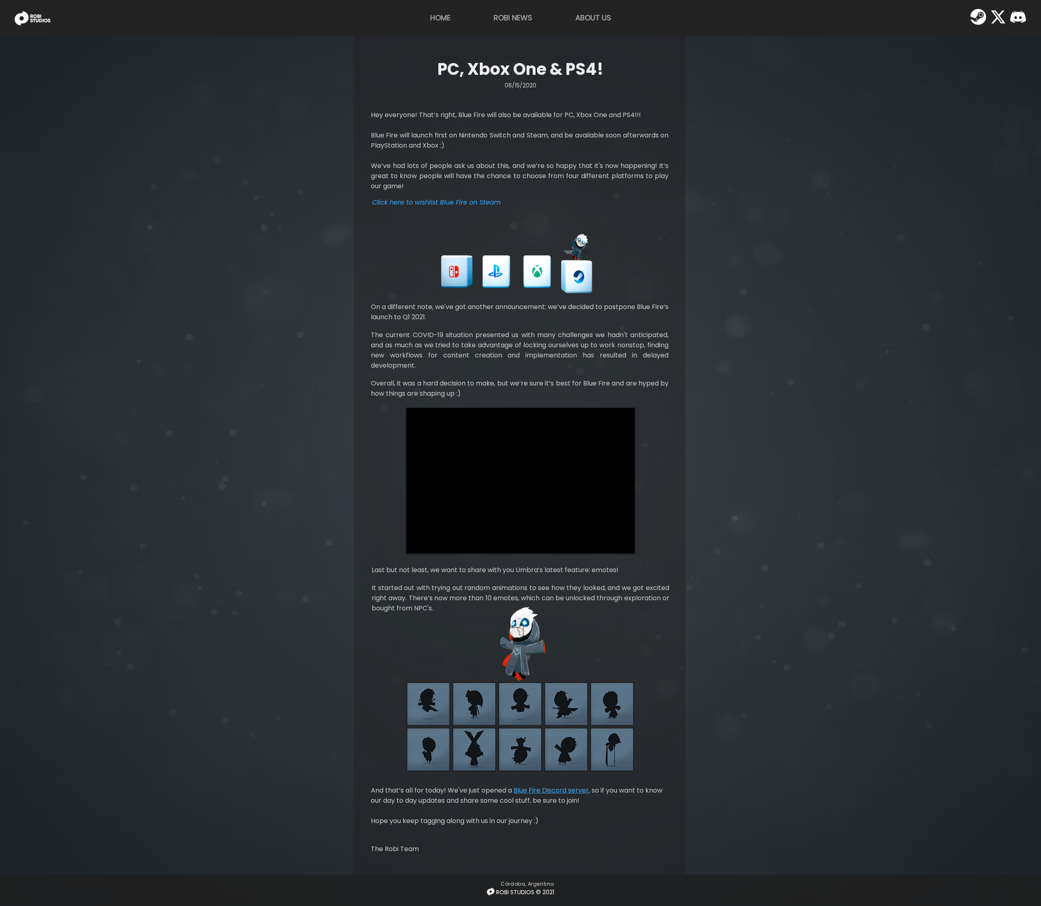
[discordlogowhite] (1018, 17)
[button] (596, 296)
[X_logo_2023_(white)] (998, 17)
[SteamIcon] (978, 17)
